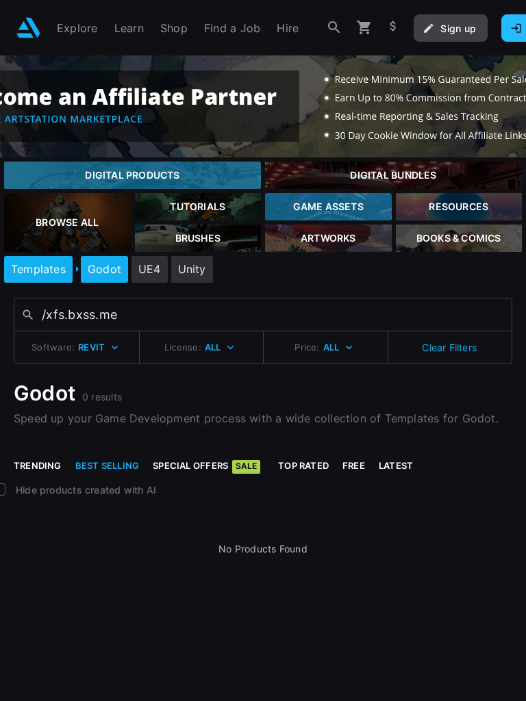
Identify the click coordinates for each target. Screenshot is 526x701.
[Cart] (364, 28)
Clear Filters (449, 347)
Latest (396, 465)
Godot (104, 269)
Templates (38, 269)
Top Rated (303, 465)
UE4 (149, 269)
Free (353, 465)
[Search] (334, 28)
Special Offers (205, 465)
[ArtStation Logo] (28, 27)
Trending (38, 465)
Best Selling (107, 465)
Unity (192, 269)
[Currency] (393, 28)
